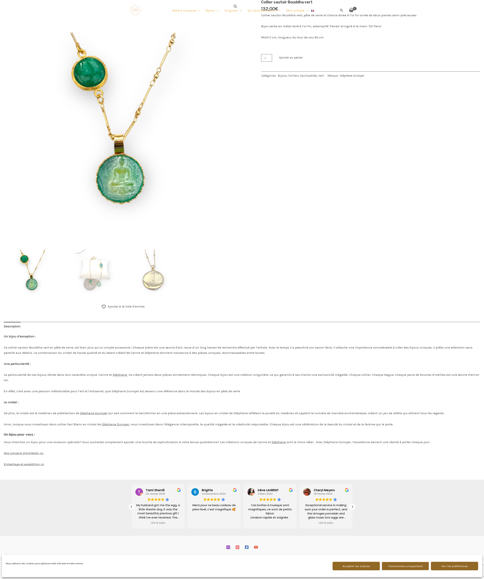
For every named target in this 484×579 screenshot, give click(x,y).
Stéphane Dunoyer (352, 75)
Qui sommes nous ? (262, 10)
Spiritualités (308, 75)
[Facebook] (247, 547)
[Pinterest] (237, 547)
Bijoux (210, 10)
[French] (313, 10)
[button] (198, 10)
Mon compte (295, 10)
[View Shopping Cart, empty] (351, 10)
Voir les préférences (454, 566)
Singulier (231, 10)
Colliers (293, 75)
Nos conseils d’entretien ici (23, 453)
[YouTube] (256, 547)
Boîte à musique (184, 10)
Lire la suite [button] (158, 523)
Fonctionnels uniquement (405, 566)
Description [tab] (12, 326)
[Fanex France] (135, 10)
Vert (321, 75)
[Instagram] (228, 547)
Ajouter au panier (291, 57)
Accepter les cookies (356, 566)
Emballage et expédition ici (24, 464)
